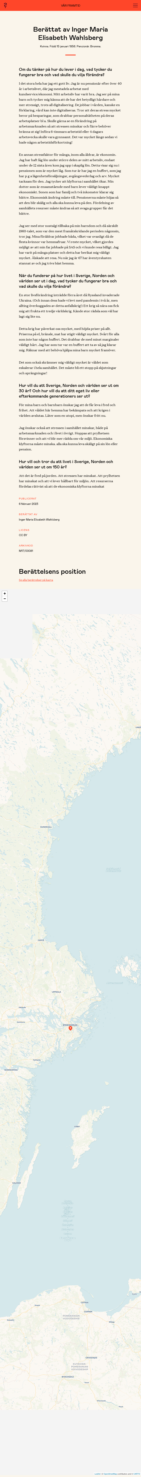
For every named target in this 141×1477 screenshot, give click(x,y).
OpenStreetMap (110, 1473)
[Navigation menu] (135, 5)
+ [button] (5, 593)
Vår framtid (70, 5)
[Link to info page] (5, 5)
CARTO (136, 1473)
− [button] (5, 599)
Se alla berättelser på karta (36, 580)
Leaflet (97, 1473)
